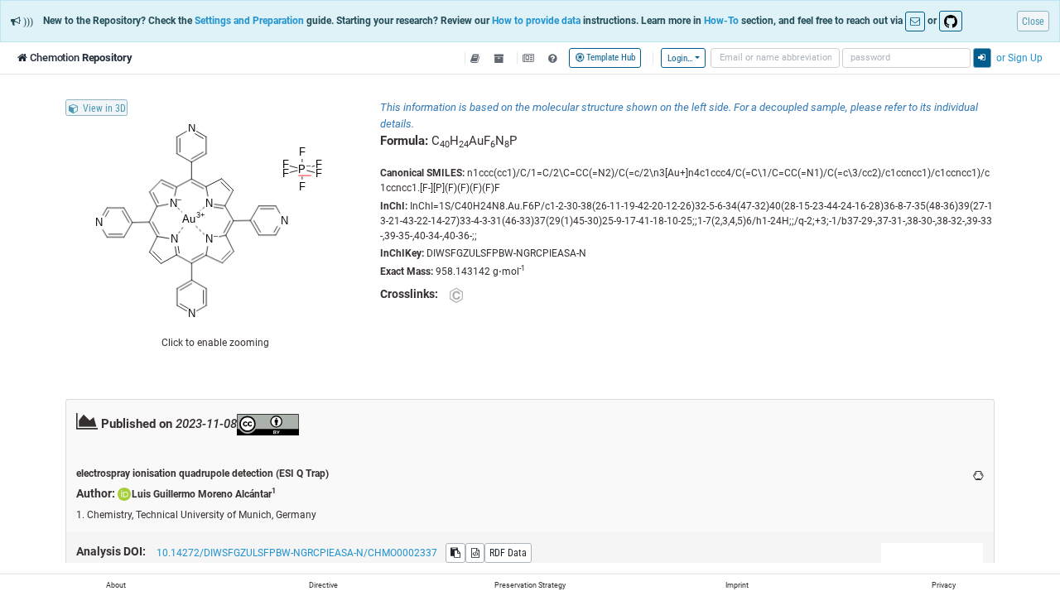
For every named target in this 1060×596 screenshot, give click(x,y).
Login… (680, 58)
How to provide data (536, 20)
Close (1033, 21)
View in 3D (104, 108)
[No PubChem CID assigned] (456, 295)
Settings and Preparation (249, 20)
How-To (721, 20)
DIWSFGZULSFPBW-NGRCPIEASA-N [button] (506, 253)
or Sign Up (1019, 57)
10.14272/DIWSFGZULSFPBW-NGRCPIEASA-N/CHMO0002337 (297, 552)
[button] (475, 58)
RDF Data (508, 552)
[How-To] (552, 58)
